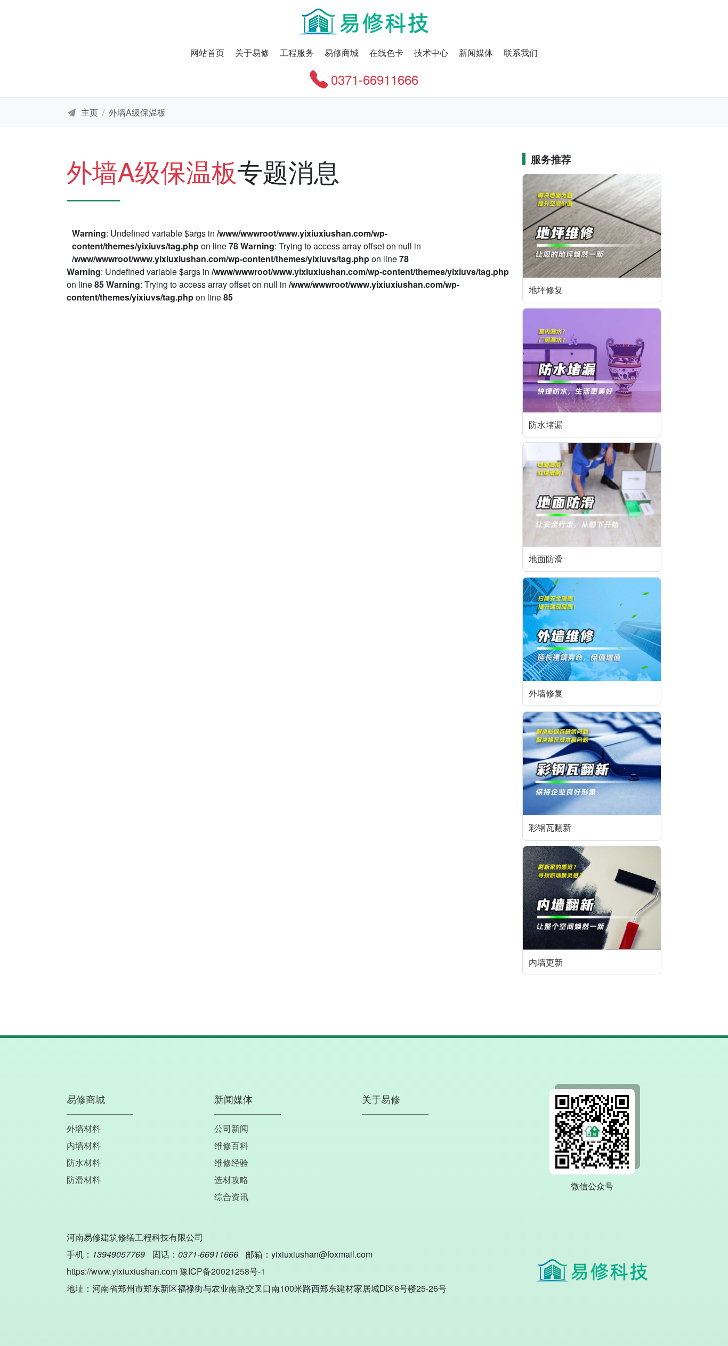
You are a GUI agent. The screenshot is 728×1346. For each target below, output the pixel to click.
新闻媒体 (476, 52)
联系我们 (521, 52)
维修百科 (231, 1145)
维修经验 (231, 1162)
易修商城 (342, 52)
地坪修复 (546, 289)
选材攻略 (231, 1179)
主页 (89, 112)
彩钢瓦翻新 (550, 827)
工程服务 (297, 52)
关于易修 (252, 52)
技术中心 (431, 52)
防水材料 (84, 1162)
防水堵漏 (546, 424)
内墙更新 (546, 962)
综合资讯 (231, 1196)
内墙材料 (84, 1145)
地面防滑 (546, 559)
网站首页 (207, 52)
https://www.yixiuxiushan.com (122, 1271)
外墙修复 (546, 693)
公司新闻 (231, 1128)
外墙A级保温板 (137, 112)
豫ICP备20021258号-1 (222, 1271)
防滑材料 (84, 1179)
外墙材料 (84, 1128)
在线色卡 (386, 52)
